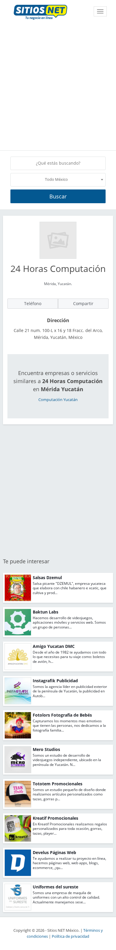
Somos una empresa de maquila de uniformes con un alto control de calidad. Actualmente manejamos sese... (66, 897)
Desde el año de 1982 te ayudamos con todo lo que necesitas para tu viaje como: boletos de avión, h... (69, 657)
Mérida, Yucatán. (58, 283)
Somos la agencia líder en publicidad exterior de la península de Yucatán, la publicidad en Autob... (70, 691)
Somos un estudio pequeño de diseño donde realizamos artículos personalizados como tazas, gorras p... (69, 794)
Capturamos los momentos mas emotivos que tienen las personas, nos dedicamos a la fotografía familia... (69, 725)
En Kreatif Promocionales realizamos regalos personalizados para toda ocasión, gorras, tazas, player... (70, 829)
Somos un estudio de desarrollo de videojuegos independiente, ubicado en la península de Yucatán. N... (67, 760)
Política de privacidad (70, 936)
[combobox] (58, 179)
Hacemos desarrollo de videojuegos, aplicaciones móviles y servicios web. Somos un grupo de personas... (69, 622)
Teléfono (32, 303)
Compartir (83, 303)
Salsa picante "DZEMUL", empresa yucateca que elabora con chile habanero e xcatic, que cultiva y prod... (69, 588)
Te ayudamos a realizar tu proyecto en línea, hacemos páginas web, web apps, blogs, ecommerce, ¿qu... (69, 863)
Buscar (58, 196)
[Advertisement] (58, 86)
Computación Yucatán (58, 399)
